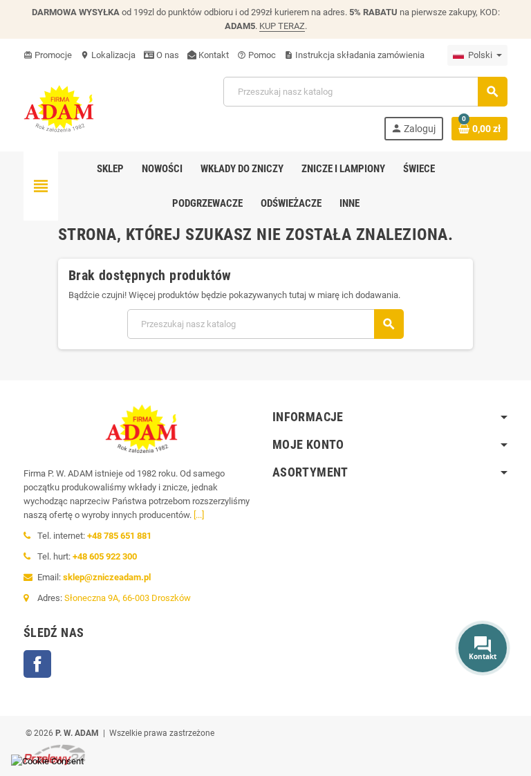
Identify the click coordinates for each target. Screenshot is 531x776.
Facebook (37, 664)
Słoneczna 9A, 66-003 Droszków (127, 598)
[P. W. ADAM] (59, 107)
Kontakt (212, 55)
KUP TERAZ (282, 26)
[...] (199, 515)
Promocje (48, 55)
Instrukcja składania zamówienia (354, 55)
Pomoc (256, 55)
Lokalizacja (108, 55)
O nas (166, 55)
